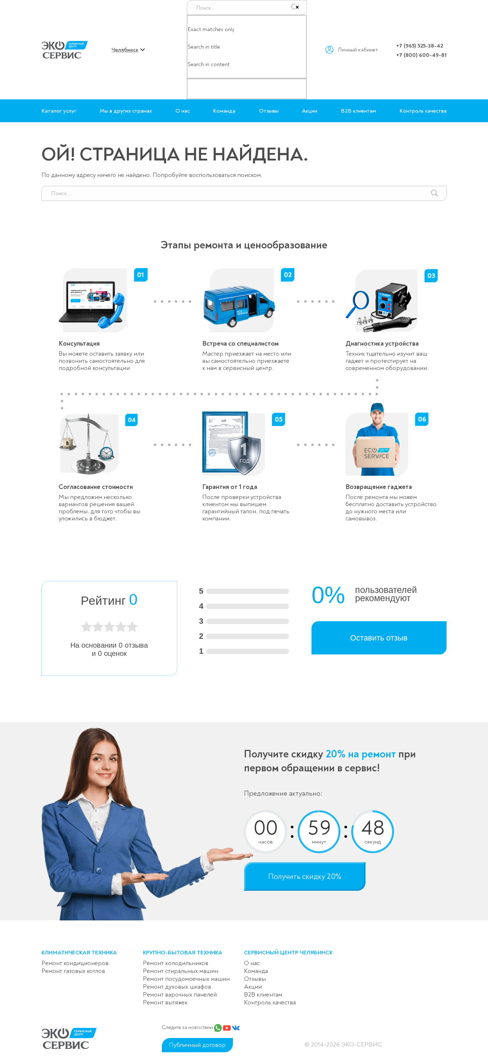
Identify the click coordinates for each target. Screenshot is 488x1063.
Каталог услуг (58, 110)
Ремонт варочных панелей (180, 994)
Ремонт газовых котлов (73, 971)
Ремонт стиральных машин (180, 971)
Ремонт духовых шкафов (177, 987)
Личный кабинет (358, 49)
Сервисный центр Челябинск (288, 952)
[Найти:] (244, 190)
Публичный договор (197, 1045)
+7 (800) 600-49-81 (421, 55)
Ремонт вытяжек (165, 1002)
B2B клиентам (358, 110)
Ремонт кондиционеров (75, 963)
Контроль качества (423, 110)
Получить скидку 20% (305, 876)
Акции (309, 110)
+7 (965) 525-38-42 (419, 45)
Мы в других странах (126, 110)
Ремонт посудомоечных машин (186, 979)
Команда (224, 110)
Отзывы (269, 110)
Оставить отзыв (379, 637)
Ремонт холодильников (175, 963)
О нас (182, 110)
